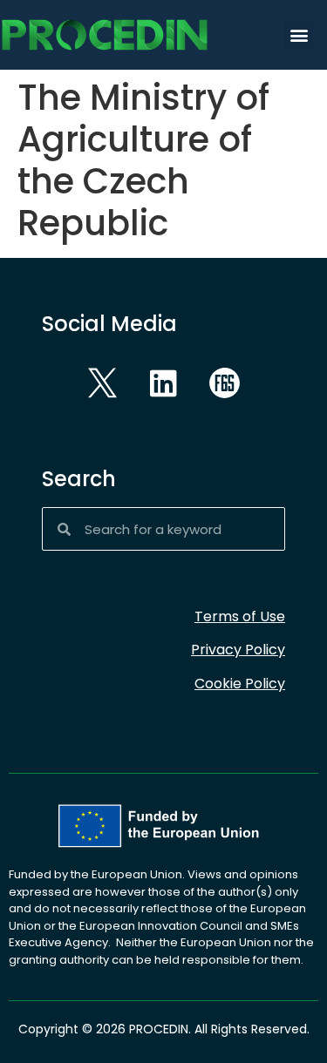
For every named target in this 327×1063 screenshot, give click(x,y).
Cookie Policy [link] (239, 684)
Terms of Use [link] (239, 616)
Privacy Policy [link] (238, 650)
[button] (298, 35)
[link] (131, 35)
